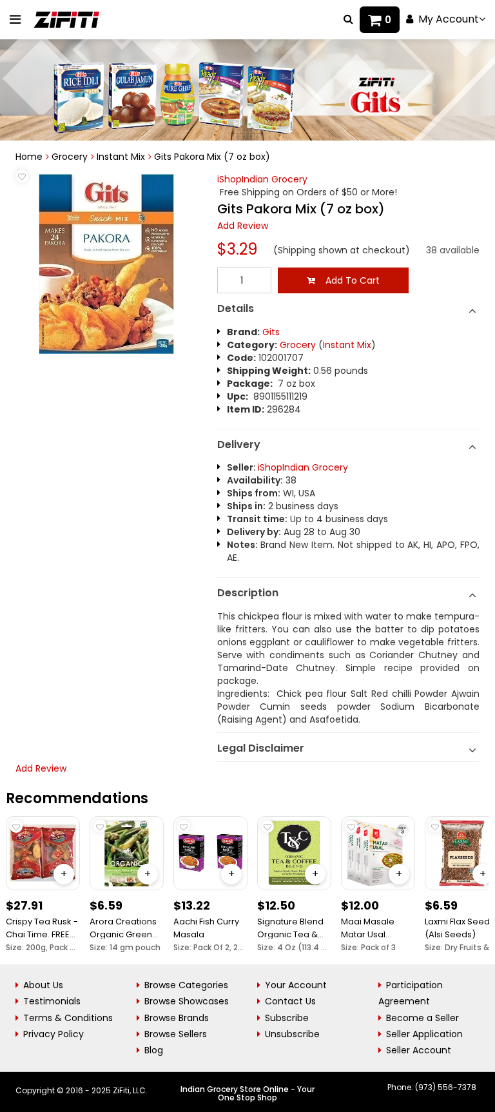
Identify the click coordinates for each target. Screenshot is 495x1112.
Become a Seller (422, 1017)
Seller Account (418, 1050)
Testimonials (52, 1001)
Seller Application (424, 1034)
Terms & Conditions (68, 1017)
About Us (43, 985)
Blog (153, 1050)
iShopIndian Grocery (262, 179)
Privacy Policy (53, 1034)
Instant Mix (121, 156)
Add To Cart (347, 280)
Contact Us (290, 1001)
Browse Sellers (175, 1034)
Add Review (242, 225)
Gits (271, 332)
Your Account (296, 985)
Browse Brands (176, 1017)
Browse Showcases (186, 1001)
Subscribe (287, 1017)
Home (29, 156)
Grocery (70, 156)
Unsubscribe (292, 1034)
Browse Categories (186, 985)
